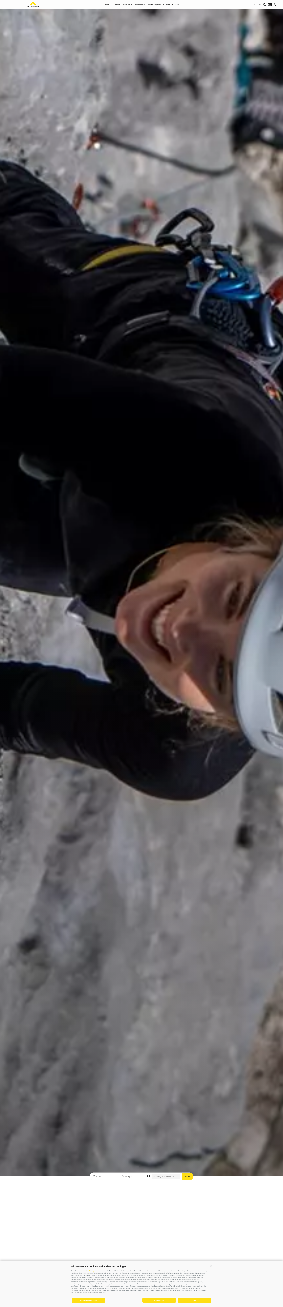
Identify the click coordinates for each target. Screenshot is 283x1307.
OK (194, 1300)
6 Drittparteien (94, 1271)
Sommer (107, 4)
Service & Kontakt (171, 4)
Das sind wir (140, 4)
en (260, 4)
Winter (117, 4)
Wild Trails (127, 4)
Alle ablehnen (159, 1300)
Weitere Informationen (88, 1300)
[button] (211, 1266)
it (255, 4)
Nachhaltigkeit (154, 4)
